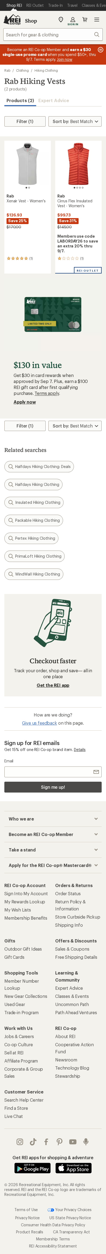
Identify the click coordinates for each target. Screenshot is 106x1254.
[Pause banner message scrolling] (100, 49)
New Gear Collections (25, 996)
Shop (31, 21)
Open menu (96, 19)
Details (80, 749)
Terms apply (47, 393)
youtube (72, 1141)
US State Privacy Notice (70, 1217)
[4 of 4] (82, 187)
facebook (46, 1141)
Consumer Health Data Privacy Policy (53, 1224)
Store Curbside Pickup (77, 916)
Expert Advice (53, 100)
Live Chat (13, 1116)
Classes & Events (72, 996)
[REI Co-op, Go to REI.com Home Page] (12, 19)
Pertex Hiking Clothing (35, 538)
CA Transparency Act (71, 1232)
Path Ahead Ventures (76, 1012)
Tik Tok (33, 1141)
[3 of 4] (80, 187)
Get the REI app (53, 685)
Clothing (22, 70)
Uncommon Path (72, 1004)
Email (8, 761)
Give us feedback (39, 722)
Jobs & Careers (19, 1036)
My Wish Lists (17, 909)
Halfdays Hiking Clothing (37, 484)
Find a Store (16, 1108)
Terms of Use (26, 1209)
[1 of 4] (74, 187)
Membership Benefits (25, 917)
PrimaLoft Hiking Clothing (38, 556)
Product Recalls (29, 1232)
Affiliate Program (21, 1060)
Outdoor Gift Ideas (23, 948)
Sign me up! (53, 787)
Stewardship (67, 1076)
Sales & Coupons (72, 948)
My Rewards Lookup (24, 901)
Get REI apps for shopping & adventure (53, 1157)
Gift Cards (14, 957)
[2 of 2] (29, 187)
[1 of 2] (26, 187)
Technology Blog (72, 1067)
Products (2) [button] (20, 100)
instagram (19, 1141)
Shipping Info (69, 925)
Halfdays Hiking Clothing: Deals (43, 466)
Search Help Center (23, 1099)
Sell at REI (14, 1052)
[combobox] (53, 34)
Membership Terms (53, 1239)
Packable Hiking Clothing (37, 520)
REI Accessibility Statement (53, 1246)
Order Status (68, 893)
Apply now (25, 401)
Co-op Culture (18, 1044)
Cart (84, 19)
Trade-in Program (21, 1012)
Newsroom (66, 1059)
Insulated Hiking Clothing (37, 502)
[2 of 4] (77, 187)
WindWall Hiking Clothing (37, 574)
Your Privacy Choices (73, 1209)
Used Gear (14, 1004)
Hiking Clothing (46, 70)
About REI (65, 1036)
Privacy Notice (27, 1217)
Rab (7, 70)
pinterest (59, 1141)
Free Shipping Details (76, 957)
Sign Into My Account (26, 893)
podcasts (86, 1141)
